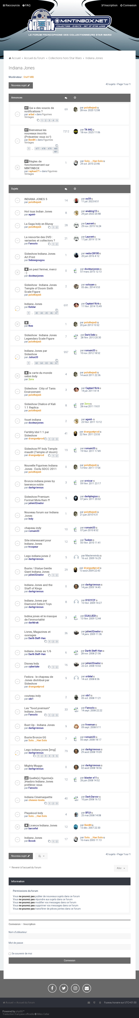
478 (43, 148)
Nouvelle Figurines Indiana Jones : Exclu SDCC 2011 (40, 467)
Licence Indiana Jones (43, 825)
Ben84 (31, 139)
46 (51, 313)
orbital (89, 676)
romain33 (89, 350)
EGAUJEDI (90, 615)
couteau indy (32, 695)
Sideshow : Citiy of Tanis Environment (40, 390)
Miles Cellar (43, 1014)
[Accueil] (69, 22)
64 (41, 363)
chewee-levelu (36, 800)
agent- (32, 214)
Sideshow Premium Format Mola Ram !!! (37, 498)
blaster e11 (90, 777)
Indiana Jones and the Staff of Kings (38, 586)
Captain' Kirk (92, 303)
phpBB (19, 1011)
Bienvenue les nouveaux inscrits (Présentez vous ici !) (37, 133)
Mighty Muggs (33, 765)
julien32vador (36, 503)
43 (36, 313)
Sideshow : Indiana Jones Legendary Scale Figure (40, 336)
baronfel (33, 828)
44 (41, 313)
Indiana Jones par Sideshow (35, 352)
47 (56, 313)
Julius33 (33, 357)
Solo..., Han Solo (93, 161)
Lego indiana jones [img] (40, 749)
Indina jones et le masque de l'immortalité (40, 617)
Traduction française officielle (18, 1014)
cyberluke (33, 666)
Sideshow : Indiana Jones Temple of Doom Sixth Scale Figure (40, 288)
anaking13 (91, 211)
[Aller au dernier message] (98, 107)
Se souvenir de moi (22, 953)
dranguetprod (36, 438)
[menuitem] (26, 5)
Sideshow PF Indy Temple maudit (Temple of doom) (40, 450)
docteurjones (36, 275)
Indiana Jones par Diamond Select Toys (38, 602)
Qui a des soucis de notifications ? (39, 109)
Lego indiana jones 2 (37, 556)
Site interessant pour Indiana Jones (37, 542)
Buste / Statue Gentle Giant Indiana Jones (38, 570)
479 (49, 148)
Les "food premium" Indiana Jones (37, 709)
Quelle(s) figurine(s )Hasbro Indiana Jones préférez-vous (38, 781)
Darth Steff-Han (37, 638)
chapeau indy (32, 528)
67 (56, 363)
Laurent (89, 223)
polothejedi (90, 107)
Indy (30, 518)
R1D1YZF (90, 600)
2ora (31, 379)
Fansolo (33, 243)
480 (55, 148)
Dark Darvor (92, 796)
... (30, 322)
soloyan (89, 284)
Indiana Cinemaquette (38, 797)
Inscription (29, 924)
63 (36, 363)
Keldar (32, 307)
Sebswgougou (36, 260)
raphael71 (34, 171)
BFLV (88, 812)
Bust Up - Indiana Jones (39, 725)
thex (30, 325)
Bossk (31, 840)
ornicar (88, 480)
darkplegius (91, 496)
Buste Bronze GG (35, 737)
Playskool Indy (33, 813)
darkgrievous (36, 487)
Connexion (15, 924)
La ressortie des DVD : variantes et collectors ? (39, 238)
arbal (31, 114)
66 (51, 363)
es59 (88, 198)
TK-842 (88, 129)
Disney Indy (31, 663)
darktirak (33, 622)
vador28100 (92, 253)
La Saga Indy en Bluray (38, 224)
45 (46, 313)
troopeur (33, 546)
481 (55, 151)
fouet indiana (32, 419)
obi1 (30, 698)
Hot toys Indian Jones (38, 211)
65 (46, 363)
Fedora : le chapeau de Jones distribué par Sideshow (38, 680)
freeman (90, 724)
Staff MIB (29, 77)
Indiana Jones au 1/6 (37, 651)
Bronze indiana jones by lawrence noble (39, 482)
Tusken (88, 540)
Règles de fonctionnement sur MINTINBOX (36, 165)
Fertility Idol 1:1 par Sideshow (36, 433)
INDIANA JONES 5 (35, 199)
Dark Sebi (90, 334)
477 (37, 148)
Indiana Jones (22, 68)
